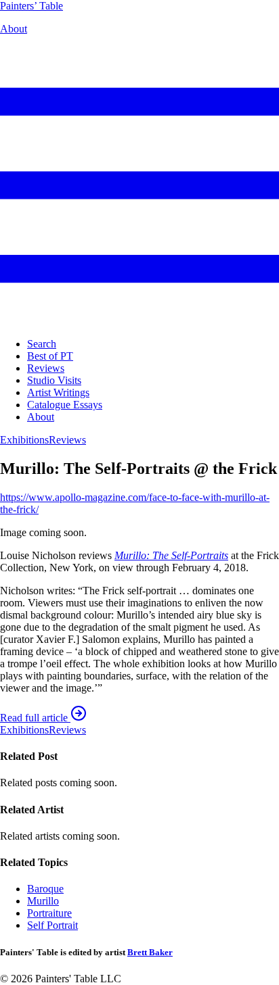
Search (41, 344)
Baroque (45, 888)
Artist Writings (58, 392)
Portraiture (49, 913)
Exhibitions (24, 440)
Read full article (35, 717)
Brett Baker (150, 952)
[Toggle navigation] (139, 321)
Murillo (43, 901)
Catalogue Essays (64, 404)
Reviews (45, 368)
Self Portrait (52, 925)
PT (31, 5)
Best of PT (50, 356)
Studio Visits (54, 380)
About (13, 28)
